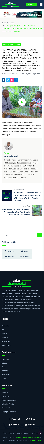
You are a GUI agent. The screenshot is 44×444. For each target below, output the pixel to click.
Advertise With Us (8, 404)
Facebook (15, 419)
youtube (11, 256)
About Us (5, 392)
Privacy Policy (8, 433)
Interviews (5, 359)
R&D (3, 330)
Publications (6, 374)
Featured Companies (9, 400)
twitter (26, 251)
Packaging (5, 337)
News (4, 367)
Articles (4, 363)
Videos (11, 23)
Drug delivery (6, 345)
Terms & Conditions (23, 433)
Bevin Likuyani (12, 74)
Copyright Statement (9, 412)
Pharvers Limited (34, 440)
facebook (10, 251)
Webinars (5, 371)
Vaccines (5, 333)
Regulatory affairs (11, 44)
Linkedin (15, 425)
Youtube (31, 425)
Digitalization (6, 341)
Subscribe (31, 4)
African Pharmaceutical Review (28, 437)
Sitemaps (37, 433)
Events (4, 378)
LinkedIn (26, 256)
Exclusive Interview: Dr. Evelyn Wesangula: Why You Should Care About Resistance (16, 212)
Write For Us (6, 408)
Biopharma (5, 326)
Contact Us (6, 396)
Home (4, 23)
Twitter (32, 419)
